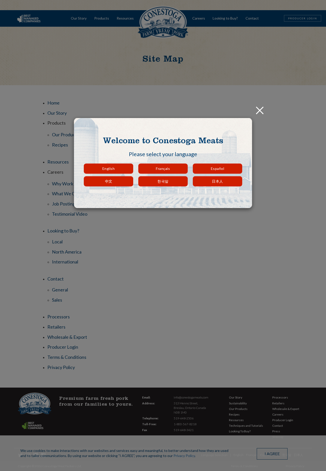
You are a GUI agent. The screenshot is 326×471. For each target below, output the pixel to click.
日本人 (217, 181)
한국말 (163, 181)
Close (259, 107)
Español (217, 168)
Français (163, 168)
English (108, 168)
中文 (108, 181)
